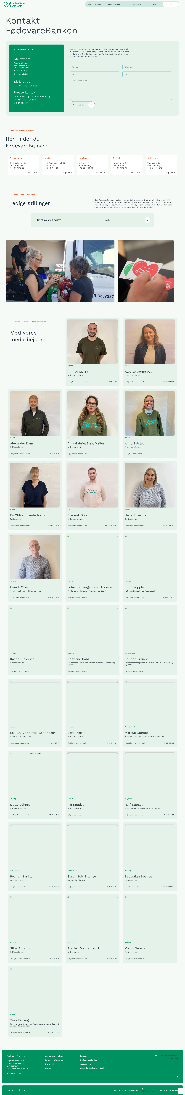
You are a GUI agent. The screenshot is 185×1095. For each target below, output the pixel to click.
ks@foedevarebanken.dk (20, 671)
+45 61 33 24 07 (21, 103)
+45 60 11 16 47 (111, 382)
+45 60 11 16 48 (53, 1032)
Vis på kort (33, 172)
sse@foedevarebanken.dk (20, 959)
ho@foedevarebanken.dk (20, 597)
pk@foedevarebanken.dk (77, 815)
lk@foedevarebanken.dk (77, 743)
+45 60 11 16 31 (168, 597)
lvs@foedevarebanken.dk (25, 100)
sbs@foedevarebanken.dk (135, 887)
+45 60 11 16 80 (53, 815)
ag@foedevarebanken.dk (77, 454)
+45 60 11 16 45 (53, 887)
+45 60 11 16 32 (168, 887)
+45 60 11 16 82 (168, 525)
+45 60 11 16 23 (111, 743)
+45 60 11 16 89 (168, 743)
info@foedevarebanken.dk (26, 86)
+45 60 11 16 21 (54, 454)
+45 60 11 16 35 (53, 597)
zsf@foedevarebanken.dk (20, 1032)
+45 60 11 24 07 (168, 815)
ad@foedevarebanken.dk (20, 454)
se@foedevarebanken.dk (77, 887)
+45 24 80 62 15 (111, 525)
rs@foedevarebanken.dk (135, 815)
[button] (11, 179)
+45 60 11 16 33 (111, 959)
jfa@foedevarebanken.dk (77, 597)
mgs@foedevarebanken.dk (135, 743)
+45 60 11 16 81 (54, 959)
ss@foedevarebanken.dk (77, 959)
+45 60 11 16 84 (168, 382)
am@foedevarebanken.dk (77, 382)
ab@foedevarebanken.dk (135, 454)
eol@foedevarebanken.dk (20, 525)
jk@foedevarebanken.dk (135, 597)
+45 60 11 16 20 (53, 525)
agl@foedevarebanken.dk (135, 382)
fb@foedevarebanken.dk (77, 525)
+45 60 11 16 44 (111, 887)
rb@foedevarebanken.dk (20, 887)
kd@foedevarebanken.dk (77, 671)
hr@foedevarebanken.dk (135, 525)
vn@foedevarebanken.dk (135, 959)
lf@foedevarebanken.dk (135, 671)
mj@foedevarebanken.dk (20, 815)
